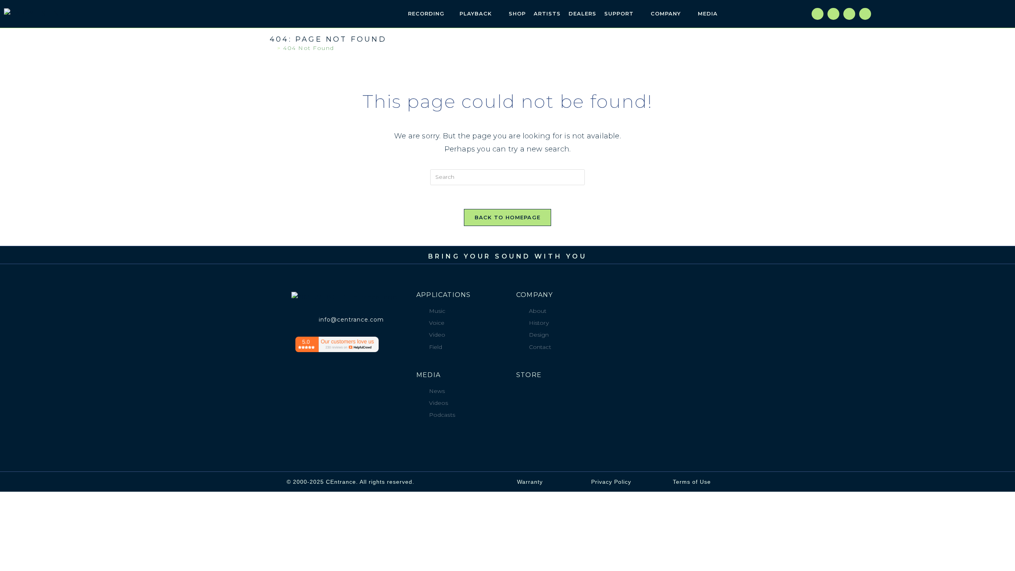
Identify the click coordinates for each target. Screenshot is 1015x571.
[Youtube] (865, 14)
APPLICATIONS (443, 295)
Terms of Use (692, 482)
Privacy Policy (611, 482)
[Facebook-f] (817, 14)
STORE (529, 375)
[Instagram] (849, 14)
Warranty (530, 482)
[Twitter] (833, 14)
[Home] (272, 48)
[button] (761, 14)
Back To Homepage (508, 217)
